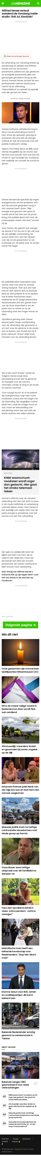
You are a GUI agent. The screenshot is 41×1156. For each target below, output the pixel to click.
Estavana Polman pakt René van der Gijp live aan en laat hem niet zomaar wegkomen (20, 790)
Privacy (15, 1139)
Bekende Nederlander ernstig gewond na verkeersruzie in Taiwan (18, 1035)
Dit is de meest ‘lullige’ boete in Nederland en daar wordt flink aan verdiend (19, 709)
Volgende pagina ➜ (20, 625)
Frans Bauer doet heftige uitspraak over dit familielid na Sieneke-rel (19, 870)
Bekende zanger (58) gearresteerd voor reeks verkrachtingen (15, 1084)
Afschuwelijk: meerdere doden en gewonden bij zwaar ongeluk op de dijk (19, 749)
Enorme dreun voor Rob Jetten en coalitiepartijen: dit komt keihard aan (19, 995)
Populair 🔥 (16, 1141)
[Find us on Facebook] (2, 1144)
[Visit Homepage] (20, 3)
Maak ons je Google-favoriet (18, 56)
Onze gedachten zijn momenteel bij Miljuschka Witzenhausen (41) (20, 670)
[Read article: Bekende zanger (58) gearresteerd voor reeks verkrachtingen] (20, 1065)
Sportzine (9, 616)
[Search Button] (38, 3)
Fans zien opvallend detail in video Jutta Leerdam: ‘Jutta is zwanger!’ (19, 911)
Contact (5, 1141)
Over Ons (5, 1139)
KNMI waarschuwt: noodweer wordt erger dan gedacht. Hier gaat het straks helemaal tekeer (23, 1097)
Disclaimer (27, 1139)
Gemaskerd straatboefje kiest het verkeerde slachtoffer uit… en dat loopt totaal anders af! (22, 1124)
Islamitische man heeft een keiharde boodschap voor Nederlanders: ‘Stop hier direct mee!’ (19, 953)
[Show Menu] (3, 3)
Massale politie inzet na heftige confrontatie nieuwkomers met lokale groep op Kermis (19, 830)
